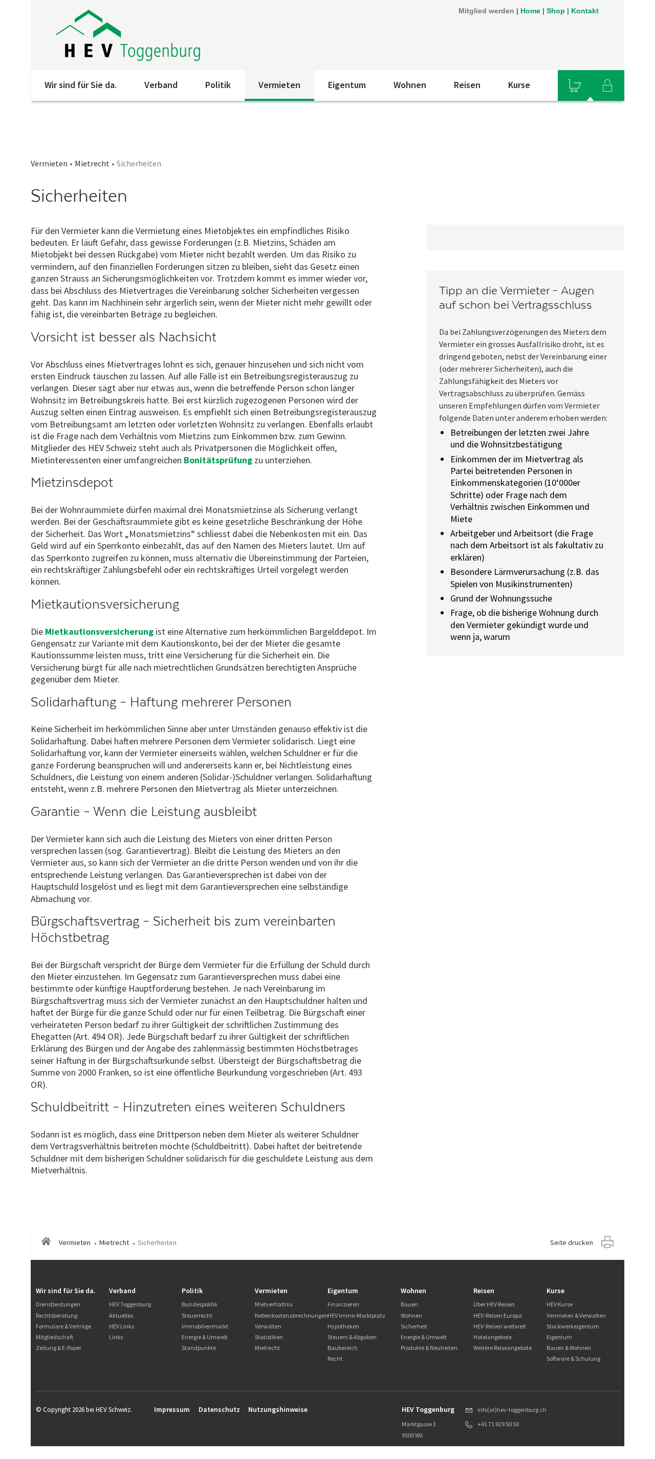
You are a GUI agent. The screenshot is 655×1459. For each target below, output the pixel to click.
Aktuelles (121, 1315)
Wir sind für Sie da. (81, 85)
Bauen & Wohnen (569, 1347)
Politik (218, 85)
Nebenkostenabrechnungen (291, 1315)
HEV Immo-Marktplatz (356, 1315)
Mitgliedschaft (54, 1337)
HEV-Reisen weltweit (499, 1326)
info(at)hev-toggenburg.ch (512, 1409)
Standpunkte (199, 1347)
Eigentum (347, 85)
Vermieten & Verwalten (576, 1315)
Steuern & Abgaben (352, 1337)
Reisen (467, 85)
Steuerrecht (197, 1315)
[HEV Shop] (574, 85)
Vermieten (279, 85)
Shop (556, 11)
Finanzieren (343, 1304)
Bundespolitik (199, 1304)
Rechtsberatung (56, 1315)
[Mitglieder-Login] (607, 85)
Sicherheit (414, 1326)
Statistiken (269, 1337)
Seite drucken (571, 1242)
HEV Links (121, 1326)
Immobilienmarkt (205, 1326)
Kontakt (585, 11)
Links (116, 1337)
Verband (161, 85)
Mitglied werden (486, 11)
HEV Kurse (560, 1304)
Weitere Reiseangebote (502, 1347)
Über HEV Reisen (494, 1304)
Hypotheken (343, 1326)
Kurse (519, 85)
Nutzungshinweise (278, 1409)
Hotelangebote (492, 1337)
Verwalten (268, 1326)
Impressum (172, 1409)
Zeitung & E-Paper (58, 1347)
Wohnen (410, 85)
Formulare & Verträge (63, 1326)
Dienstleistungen (58, 1304)
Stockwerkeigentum (573, 1326)
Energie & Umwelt (205, 1337)
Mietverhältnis (274, 1304)
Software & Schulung (573, 1358)
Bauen (409, 1304)
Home (530, 11)
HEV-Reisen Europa (497, 1315)
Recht (335, 1358)
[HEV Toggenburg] (128, 35)
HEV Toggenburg (130, 1304)
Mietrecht (92, 163)
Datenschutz (219, 1409)
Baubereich (343, 1347)
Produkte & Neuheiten (429, 1347)
